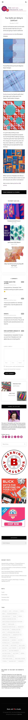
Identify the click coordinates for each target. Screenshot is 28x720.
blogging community (12, 613)
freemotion (21, 626)
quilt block (14, 645)
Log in (3, 592)
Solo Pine (20, 714)
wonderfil (21, 661)
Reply (22, 281)
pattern (20, 640)
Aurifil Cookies (16, 386)
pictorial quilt (6, 642)
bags (3, 613)
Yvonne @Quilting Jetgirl (9, 282)
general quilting (16, 629)
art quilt (15, 610)
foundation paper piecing (8, 626)
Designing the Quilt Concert (14, 221)
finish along (11, 624)
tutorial (4, 661)
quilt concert (12, 647)
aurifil (22, 610)
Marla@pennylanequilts (12, 331)
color (14, 616)
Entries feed (4, 594)
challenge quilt (6, 616)
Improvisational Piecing (13, 632)
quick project (16, 642)
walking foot (12, 661)
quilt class (22, 645)
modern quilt (13, 637)
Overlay (5, 94)
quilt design (22, 647)
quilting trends (6, 653)
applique (4, 610)
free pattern (5, 629)
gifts (3, 632)
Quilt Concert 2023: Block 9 (14, 242)
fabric (4, 624)
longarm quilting (17, 634)
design (20, 616)
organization (5, 640)
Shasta (6, 313)
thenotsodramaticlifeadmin (11, 192)
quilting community (14, 650)
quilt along (5, 645)
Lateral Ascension (7, 34)
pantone (14, 640)
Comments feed (5, 597)
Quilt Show (15, 653)
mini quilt (4, 637)
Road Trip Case (11, 395)
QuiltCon (4, 647)
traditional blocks (7, 658)
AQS (10, 610)
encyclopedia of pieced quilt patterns (12, 621)
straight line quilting (8, 655)
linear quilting (6, 634)
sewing (22, 653)
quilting (4, 650)
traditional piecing (20, 658)
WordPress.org (5, 599)
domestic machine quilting (9, 618)
